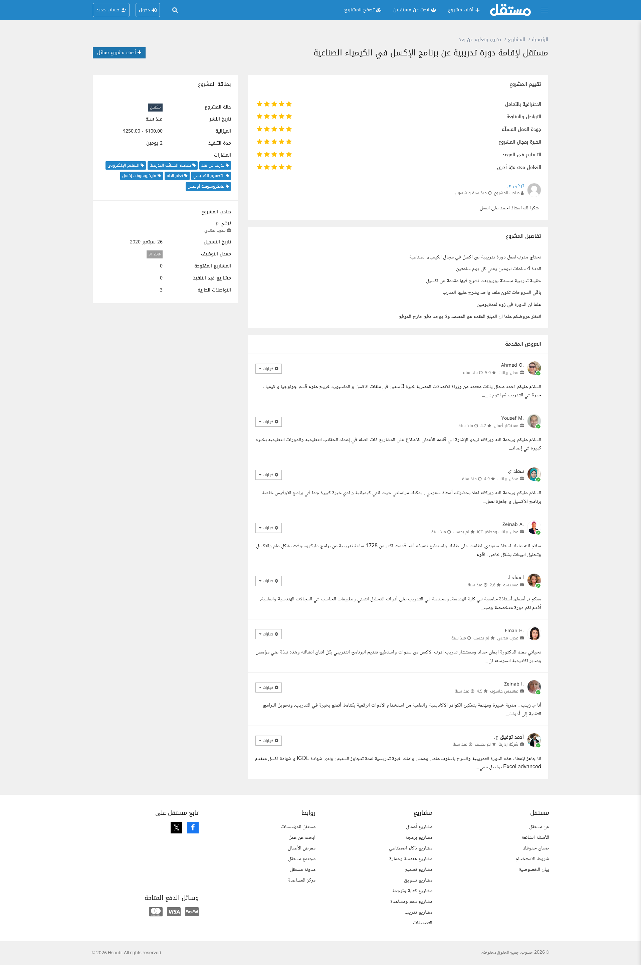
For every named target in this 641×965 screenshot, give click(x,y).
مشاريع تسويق (418, 880)
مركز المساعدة (301, 880)
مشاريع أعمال (419, 826)
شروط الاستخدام (532, 858)
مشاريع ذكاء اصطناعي (410, 848)
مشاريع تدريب (418, 912)
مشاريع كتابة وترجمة (412, 891)
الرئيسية (540, 39)
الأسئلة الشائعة (535, 837)
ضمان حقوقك (535, 848)
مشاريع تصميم (418, 869)
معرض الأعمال (301, 848)
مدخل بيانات (507, 478)
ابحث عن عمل (301, 837)
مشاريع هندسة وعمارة (410, 858)
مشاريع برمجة (418, 837)
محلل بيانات (508, 372)
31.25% (155, 254)
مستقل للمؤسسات (298, 826)
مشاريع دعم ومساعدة (411, 901)
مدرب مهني (215, 230)
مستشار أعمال (506, 425)
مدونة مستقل (302, 869)
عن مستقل (539, 826)
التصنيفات (422, 923)
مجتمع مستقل (301, 858)
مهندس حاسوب (504, 691)
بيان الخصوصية (534, 869)
